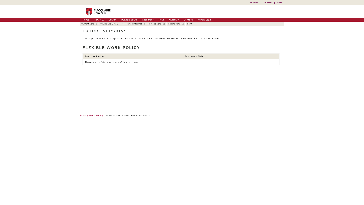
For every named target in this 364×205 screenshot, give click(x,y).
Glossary (174, 19)
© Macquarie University (91, 115)
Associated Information (133, 24)
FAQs (161, 19)
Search (112, 19)
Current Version (89, 24)
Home (85, 19)
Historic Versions (156, 24)
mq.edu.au (254, 3)
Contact (188, 19)
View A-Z (99, 19)
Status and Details (109, 24)
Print (189, 24)
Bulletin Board (129, 19)
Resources (148, 19)
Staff (279, 3)
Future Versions (176, 24)
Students (268, 3)
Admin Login (205, 19)
